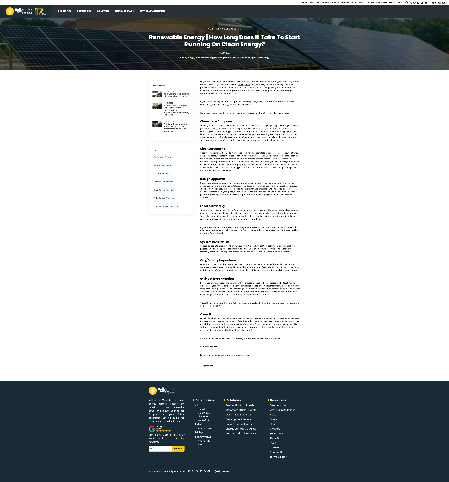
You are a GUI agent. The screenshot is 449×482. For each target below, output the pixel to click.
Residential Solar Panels (240, 405)
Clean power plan (162, 173)
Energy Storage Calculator (241, 428)
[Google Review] (422, 3)
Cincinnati (203, 416)
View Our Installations (326, 3)
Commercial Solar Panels (241, 410)
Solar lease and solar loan (166, 206)
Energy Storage (124, 11)
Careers (274, 447)
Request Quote (395, 3)
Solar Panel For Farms (239, 424)
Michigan (200, 432)
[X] (410, 3)
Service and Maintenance (241, 433)
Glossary (370, 3)
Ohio (198, 405)
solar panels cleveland (164, 198)
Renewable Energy (162, 157)
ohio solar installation (164, 190)
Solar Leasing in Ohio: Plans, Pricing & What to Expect (177, 95)
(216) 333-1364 (439, 3)
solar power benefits (163, 181)
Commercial (84, 11)
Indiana (199, 424)
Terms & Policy (278, 456)
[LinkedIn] (418, 3)
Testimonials (343, 3)
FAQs (273, 442)
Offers (354, 3)
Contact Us (276, 452)
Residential (64, 11)
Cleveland (203, 409)
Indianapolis (204, 428)
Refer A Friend (381, 3)
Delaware (203, 420)
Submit (178, 448)
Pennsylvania (203, 437)
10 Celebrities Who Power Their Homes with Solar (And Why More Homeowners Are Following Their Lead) (176, 110)
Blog (211, 365)
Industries (103, 11)
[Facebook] (406, 3)
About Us (275, 438)
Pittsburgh (203, 441)
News (273, 414)
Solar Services (308, 3)
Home (183, 57)
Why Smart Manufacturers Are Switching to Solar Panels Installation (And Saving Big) (176, 127)
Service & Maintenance (152, 11)
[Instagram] (414, 3)
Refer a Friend (278, 433)
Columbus (203, 413)
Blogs (361, 3)
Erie (199, 444)
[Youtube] (426, 3)
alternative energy (162, 165)
